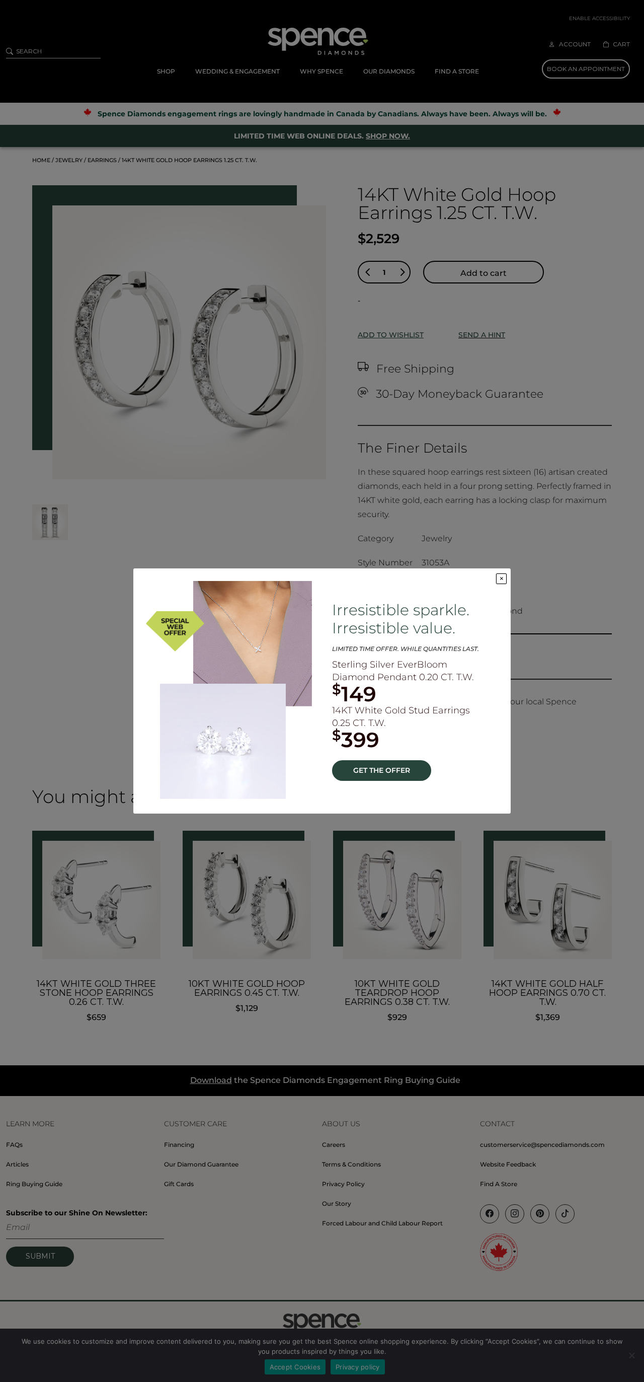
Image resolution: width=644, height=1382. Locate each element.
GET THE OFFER (381, 770)
